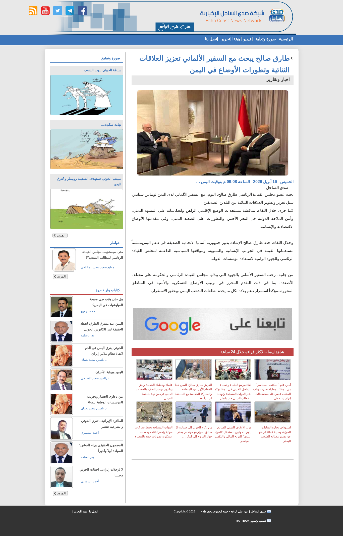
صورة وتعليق (265, 39)
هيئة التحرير (230, 39)
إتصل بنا (211, 39)
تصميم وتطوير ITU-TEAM (251, 520)
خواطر (115, 243)
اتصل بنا (93, 511)
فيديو (247, 39)
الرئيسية (285, 39)
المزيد (61, 235)
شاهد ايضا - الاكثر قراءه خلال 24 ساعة (252, 352)
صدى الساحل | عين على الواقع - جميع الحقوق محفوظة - (233, 511)
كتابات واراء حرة (108, 290)
